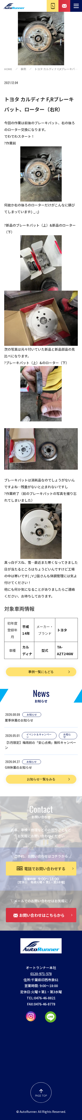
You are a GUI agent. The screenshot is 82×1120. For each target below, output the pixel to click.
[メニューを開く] (76, 6)
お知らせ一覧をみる (41, 779)
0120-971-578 (41, 973)
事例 (23, 69)
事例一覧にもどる (41, 672)
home (8, 69)
